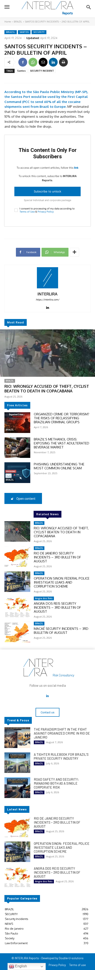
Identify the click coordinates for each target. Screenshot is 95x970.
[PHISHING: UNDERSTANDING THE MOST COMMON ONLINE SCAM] (17, 472)
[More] (74, 252)
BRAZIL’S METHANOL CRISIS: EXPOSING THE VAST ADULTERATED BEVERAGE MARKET (61, 443)
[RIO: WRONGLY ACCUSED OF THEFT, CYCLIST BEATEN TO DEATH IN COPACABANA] (47, 353)
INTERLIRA (47, 294)
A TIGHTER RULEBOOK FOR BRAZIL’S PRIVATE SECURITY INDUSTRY (61, 756)
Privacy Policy (46, 211)
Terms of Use (27, 211)
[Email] (43, 62)
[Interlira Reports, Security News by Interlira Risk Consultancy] (47, 8)
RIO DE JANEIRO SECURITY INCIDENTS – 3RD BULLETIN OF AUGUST (57, 557)
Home (7, 21)
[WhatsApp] (32, 62)
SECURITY (39, 32)
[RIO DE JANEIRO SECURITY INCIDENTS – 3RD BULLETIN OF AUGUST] (17, 556)
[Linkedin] (53, 62)
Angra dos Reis (44, 598)
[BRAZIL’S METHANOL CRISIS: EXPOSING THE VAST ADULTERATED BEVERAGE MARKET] (17, 447)
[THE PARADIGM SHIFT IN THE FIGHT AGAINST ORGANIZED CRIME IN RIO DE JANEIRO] (17, 737)
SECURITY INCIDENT (42, 70)
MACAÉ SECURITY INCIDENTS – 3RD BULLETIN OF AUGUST (61, 631)
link (76, 167)
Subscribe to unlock (47, 191)
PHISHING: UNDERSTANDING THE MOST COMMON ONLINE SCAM (59, 466)
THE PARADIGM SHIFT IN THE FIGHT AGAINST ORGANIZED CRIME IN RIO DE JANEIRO (62, 733)
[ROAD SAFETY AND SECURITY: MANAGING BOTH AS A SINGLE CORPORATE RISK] (17, 787)
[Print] (63, 62)
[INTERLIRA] (47, 277)
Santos (24, 32)
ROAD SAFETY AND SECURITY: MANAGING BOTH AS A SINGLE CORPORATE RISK (56, 783)
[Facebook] (22, 62)
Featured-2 (12, 454)
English (20, 966)
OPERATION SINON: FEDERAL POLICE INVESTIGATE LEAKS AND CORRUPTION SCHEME (61, 582)
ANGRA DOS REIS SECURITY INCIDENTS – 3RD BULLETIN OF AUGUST (57, 607)
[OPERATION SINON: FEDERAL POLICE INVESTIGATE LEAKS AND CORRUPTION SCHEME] (17, 581)
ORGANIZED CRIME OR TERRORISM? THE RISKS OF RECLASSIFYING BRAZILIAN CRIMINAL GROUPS (61, 418)
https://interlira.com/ (47, 299)
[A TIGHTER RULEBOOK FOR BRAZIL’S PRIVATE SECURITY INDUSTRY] (17, 762)
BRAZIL (18, 21)
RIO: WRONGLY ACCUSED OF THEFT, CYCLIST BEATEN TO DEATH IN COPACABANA (46, 389)
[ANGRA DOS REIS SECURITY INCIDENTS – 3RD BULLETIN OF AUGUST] (17, 607)
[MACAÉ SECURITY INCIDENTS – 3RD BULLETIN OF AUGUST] (17, 632)
